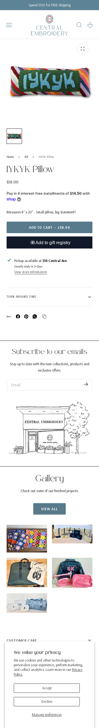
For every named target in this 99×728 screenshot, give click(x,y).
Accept (47, 688)
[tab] (14, 136)
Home (10, 157)
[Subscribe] (85, 384)
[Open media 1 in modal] (83, 48)
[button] (9, 25)
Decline (47, 701)
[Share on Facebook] (18, 316)
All (26, 157)
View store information (30, 272)
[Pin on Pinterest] (26, 316)
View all (49, 509)
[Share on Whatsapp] (34, 316)
